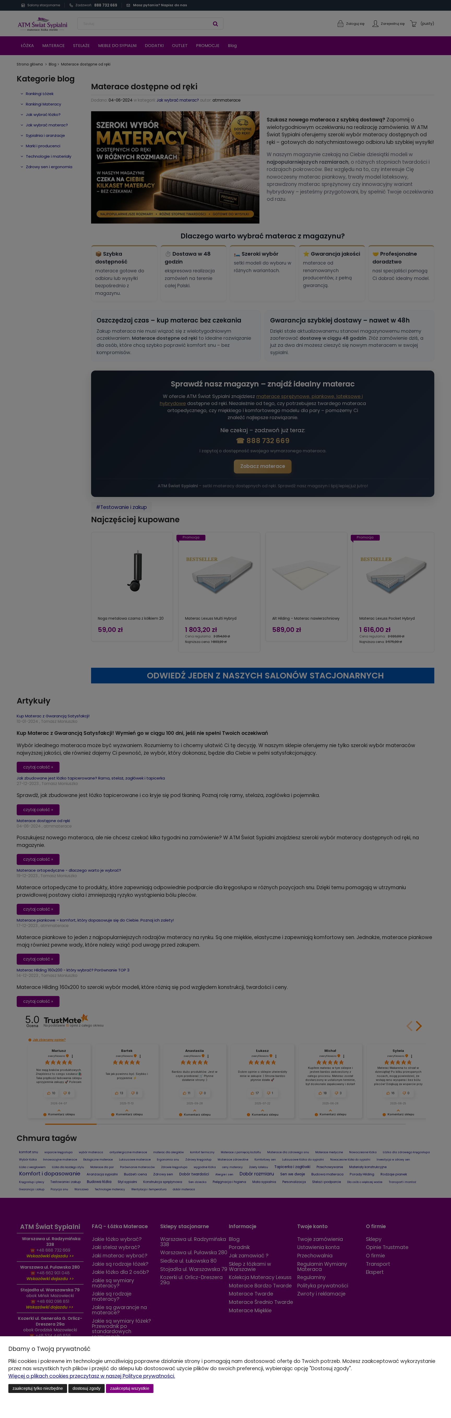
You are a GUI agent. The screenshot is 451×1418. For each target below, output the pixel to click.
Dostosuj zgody (86, 1388)
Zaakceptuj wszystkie (129, 1388)
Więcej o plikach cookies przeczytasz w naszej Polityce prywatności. (91, 1376)
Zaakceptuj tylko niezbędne (38, 1388)
